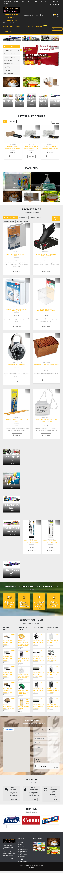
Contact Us (56, 1)
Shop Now (31, 62)
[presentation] (52, 47)
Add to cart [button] (14, 156)
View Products (17, 187)
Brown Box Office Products (11, 17)
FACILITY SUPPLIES (46, 251)
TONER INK (11, 121)
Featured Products (35, 217)
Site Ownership (24, 854)
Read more (31, 156)
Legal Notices (23, 851)
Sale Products (23, 217)
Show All (56, 218)
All (5, 121)
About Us (48, 1)
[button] (57, 62)
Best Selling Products (10, 217)
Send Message (38, 760)
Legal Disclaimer (24, 849)
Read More (14, 799)
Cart (21, 847)
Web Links (22, 859)
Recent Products (9, 221)
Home (37, 1)
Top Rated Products (22, 221)
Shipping (22, 853)
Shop (42, 1)
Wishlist (22, 846)
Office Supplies (16, 251)
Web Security (23, 861)
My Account (56, 29)
